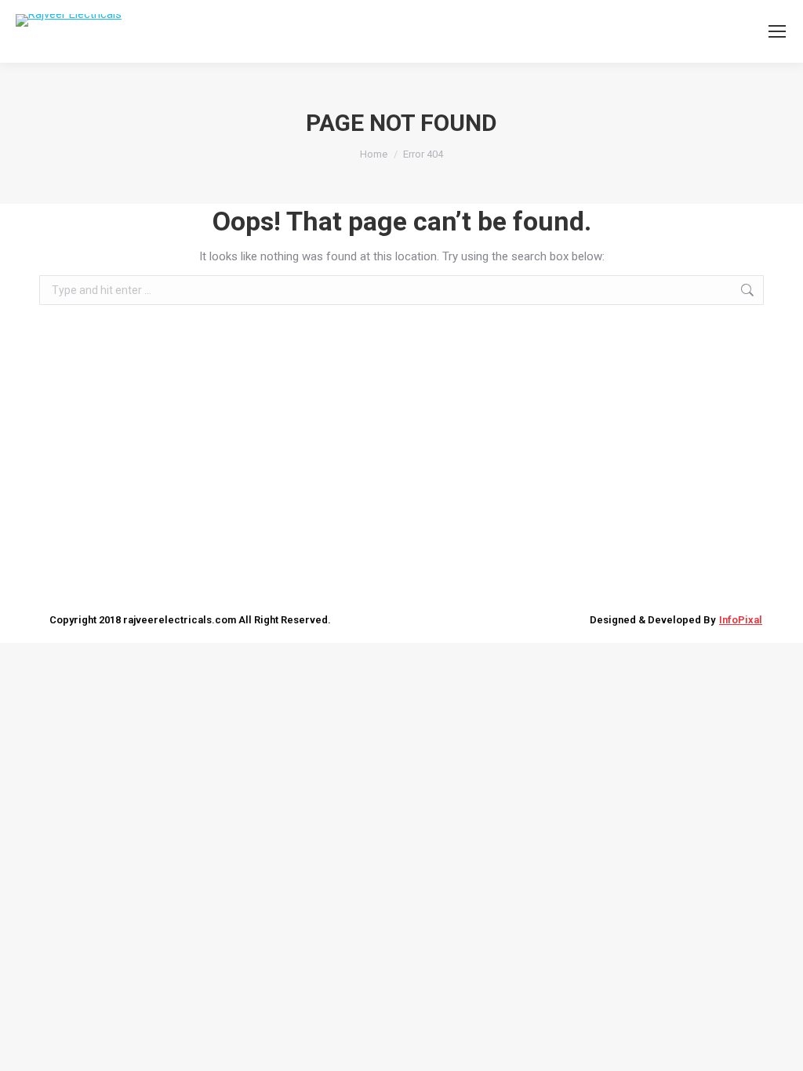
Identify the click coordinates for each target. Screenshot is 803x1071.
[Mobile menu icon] (777, 31)
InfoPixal (740, 620)
